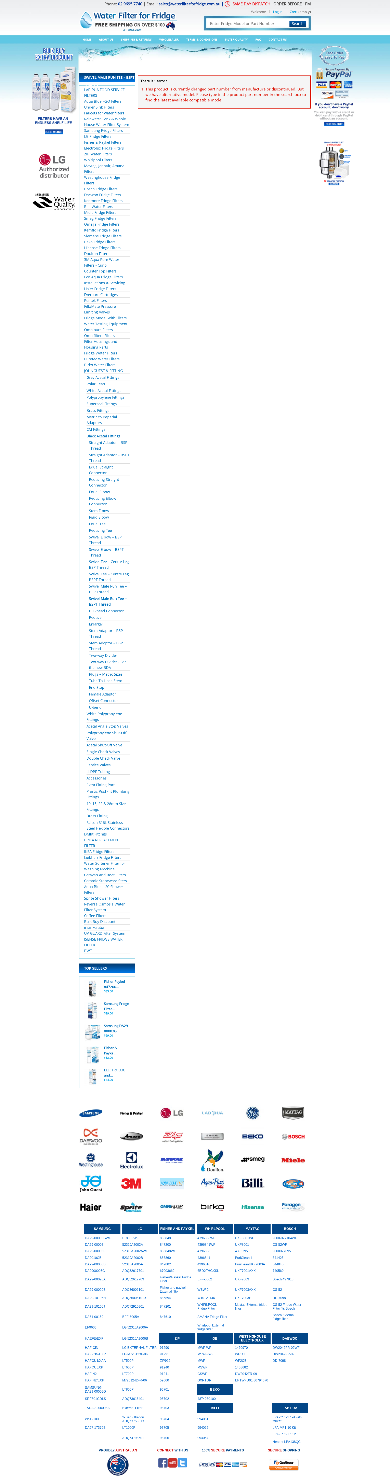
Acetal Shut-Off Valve (104, 745)
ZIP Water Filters (98, 154)
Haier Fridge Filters (100, 288)
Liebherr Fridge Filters (102, 857)
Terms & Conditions (202, 39)
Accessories (97, 778)
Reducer (96, 617)
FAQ (258, 39)
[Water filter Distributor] (128, 17)
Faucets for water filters (104, 113)
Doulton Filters (96, 253)
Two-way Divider (103, 655)
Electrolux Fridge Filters (104, 148)
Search (297, 23)
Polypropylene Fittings (106, 397)
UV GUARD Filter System (104, 933)
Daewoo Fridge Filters (102, 194)
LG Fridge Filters (98, 136)
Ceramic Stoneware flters (105, 880)
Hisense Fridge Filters (102, 247)
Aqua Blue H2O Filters (102, 101)
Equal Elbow (99, 491)
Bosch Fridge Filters (101, 188)
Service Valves (99, 764)
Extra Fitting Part (101, 784)
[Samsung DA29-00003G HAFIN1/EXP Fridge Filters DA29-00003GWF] (92, 1032)
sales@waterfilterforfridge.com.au (189, 3)
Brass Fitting (97, 815)
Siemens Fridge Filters (103, 236)
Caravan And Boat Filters (105, 874)
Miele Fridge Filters (100, 212)
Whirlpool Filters (98, 159)
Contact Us (278, 39)
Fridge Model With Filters (105, 317)
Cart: (293, 11)
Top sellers (95, 968)
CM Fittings (96, 429)
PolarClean (96, 383)
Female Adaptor (102, 694)
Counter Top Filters (100, 271)
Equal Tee (97, 523)
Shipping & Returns (136, 39)
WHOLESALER (169, 39)
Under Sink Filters (99, 107)
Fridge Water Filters (100, 353)
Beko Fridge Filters (100, 241)
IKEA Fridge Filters (99, 851)
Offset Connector (103, 700)
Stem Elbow (99, 510)
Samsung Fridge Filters (103, 130)
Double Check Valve (103, 758)
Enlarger (96, 624)
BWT (88, 950)
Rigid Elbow (99, 517)
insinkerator (94, 927)
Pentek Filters (95, 300)
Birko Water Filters (100, 364)
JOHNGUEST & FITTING (103, 370)
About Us (106, 39)
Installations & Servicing (104, 282)
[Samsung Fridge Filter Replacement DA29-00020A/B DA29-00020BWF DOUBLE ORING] (92, 1010)
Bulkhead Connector (106, 610)
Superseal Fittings (102, 403)
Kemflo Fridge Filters (101, 230)
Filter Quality (236, 39)
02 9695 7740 (130, 3)
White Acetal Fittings (104, 390)
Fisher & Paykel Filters (102, 142)
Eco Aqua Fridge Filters (103, 277)
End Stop (96, 687)
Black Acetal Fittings (103, 436)
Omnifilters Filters (99, 335)
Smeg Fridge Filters (100, 218)
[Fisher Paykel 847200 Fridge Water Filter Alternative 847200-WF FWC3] (92, 988)
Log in (277, 11)
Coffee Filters (95, 915)
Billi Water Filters (98, 206)
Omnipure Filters (98, 329)
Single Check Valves (103, 751)
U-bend (95, 707)
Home (87, 39)
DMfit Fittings (95, 834)
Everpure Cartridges (101, 294)
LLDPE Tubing (98, 771)
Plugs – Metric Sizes (105, 674)
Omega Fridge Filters (101, 224)
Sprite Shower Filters (101, 898)
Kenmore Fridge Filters (103, 200)
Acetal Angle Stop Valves (107, 726)
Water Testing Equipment (105, 323)
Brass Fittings (98, 410)
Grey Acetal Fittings (103, 377)
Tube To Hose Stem (105, 680)
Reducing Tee (100, 530)
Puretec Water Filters (102, 358)
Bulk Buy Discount (99, 921)
